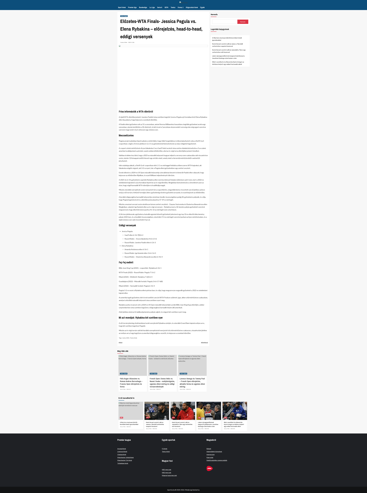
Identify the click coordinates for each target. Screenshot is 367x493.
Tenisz (173, 7)
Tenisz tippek (124, 16)
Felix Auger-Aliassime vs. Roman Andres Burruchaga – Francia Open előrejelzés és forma (131, 382)
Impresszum (211, 454)
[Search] (248, 7)
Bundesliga (143, 7)
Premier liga (132, 7)
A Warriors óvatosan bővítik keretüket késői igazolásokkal (227, 39)
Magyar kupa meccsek (169, 475)
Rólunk (209, 449)
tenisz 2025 (125, 338)
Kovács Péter (124, 42)
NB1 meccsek (166, 469)
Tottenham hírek (122, 463)
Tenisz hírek (133, 338)
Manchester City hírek (124, 460)
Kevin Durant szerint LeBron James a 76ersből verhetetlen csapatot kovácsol (227, 45)
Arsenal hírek (121, 449)
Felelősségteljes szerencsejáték (217, 460)
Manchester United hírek (125, 457)
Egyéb (202, 7)
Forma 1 (180, 7)
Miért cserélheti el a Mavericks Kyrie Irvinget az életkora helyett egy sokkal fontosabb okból (228, 63)
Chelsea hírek (121, 454)
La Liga (152, 7)
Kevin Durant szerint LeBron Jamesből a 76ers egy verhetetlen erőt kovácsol (229, 51)
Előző (120, 343)
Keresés (214, 14)
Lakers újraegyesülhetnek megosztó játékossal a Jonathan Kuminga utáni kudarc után (228, 57)
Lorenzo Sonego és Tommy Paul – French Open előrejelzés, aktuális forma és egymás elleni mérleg (192, 382)
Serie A (159, 7)
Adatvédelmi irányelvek (214, 451)
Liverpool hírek (122, 451)
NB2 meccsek (166, 472)
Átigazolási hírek (192, 7)
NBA (122, 417)
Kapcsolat (210, 457)
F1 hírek (164, 449)
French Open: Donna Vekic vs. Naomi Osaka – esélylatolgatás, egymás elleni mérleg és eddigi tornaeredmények (162, 382)
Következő (204, 343)
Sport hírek (122, 7)
